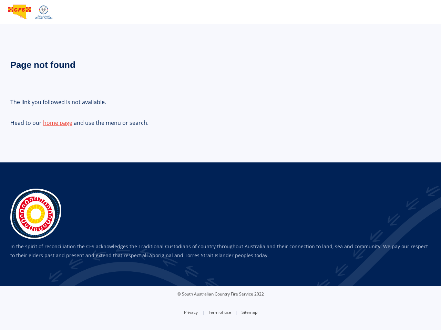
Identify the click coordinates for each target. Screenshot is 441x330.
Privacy (191, 312)
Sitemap (249, 312)
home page (57, 123)
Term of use (219, 312)
